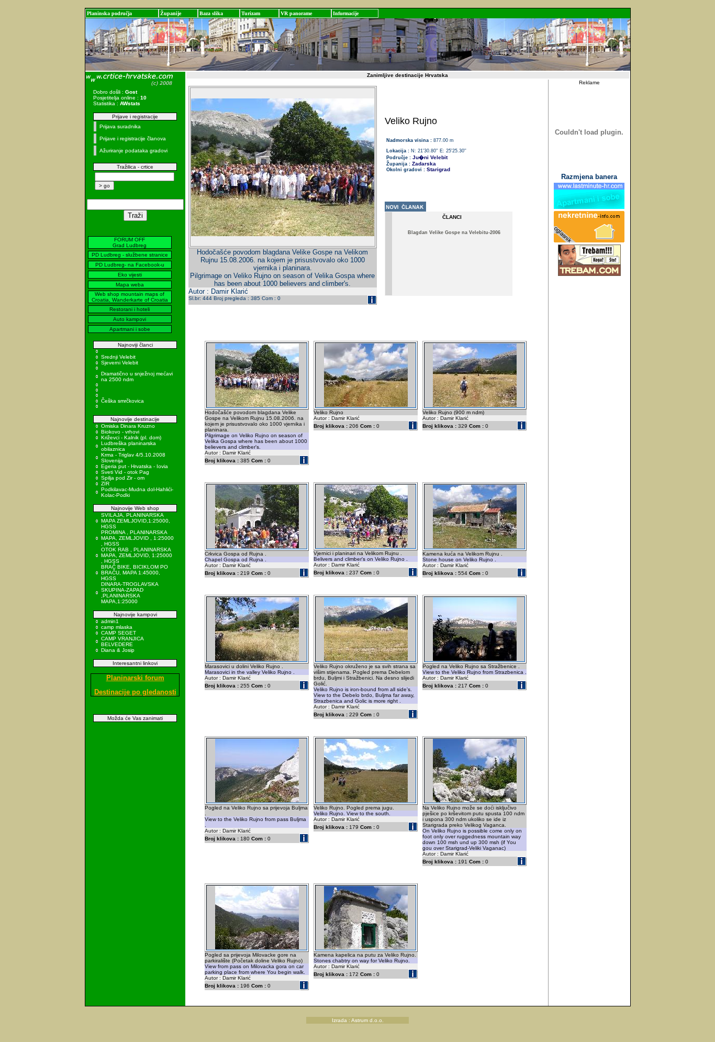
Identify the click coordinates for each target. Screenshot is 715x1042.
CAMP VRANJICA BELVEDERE (122, 641)
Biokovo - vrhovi (120, 432)
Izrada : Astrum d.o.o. (358, 1020)
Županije (170, 13)
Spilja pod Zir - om (122, 478)
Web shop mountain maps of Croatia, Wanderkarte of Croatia (130, 297)
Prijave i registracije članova (132, 138)
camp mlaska (116, 627)
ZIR (105, 483)
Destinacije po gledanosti (135, 692)
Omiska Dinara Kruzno (128, 426)
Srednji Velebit (118, 357)
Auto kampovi (129, 319)
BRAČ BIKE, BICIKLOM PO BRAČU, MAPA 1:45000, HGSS (134, 572)
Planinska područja (109, 13)
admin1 (110, 621)
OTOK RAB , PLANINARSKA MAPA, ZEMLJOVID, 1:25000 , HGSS (136, 555)
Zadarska (424, 164)
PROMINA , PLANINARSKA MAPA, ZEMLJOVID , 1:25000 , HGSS (137, 538)
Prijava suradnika (120, 126)
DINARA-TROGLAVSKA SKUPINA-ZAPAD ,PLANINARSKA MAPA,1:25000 (129, 592)
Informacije (346, 13)
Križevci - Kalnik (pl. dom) (131, 437)
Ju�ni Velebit (430, 157)
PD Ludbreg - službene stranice (130, 255)
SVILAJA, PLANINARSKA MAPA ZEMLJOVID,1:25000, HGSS (135, 520)
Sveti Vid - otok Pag (125, 472)
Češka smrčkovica (122, 401)
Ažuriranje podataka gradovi (133, 150)
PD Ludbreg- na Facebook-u (129, 265)
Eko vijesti (130, 275)
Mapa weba (130, 284)
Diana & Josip (118, 650)
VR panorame (296, 13)
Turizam (250, 13)
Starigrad (438, 169)
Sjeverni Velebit (119, 362)
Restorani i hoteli (129, 309)
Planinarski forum (135, 678)
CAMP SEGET (118, 633)
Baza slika (211, 13)
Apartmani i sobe (129, 329)
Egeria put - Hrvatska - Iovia (134, 466)
